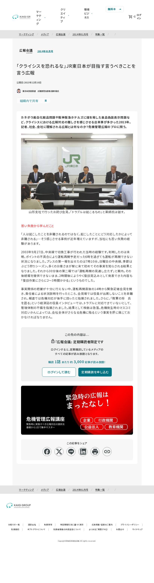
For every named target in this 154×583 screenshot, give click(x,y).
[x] (59, 451)
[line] (71, 451)
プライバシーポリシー (132, 524)
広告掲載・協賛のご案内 (104, 524)
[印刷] (95, 451)
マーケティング (26, 34)
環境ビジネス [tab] (87, 13)
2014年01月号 (80, 34)
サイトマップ (137, 529)
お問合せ (122, 529)
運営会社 (34, 524)
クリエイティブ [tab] (63, 15)
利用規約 (17, 529)
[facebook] (47, 451)
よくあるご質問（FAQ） (100, 529)
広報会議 (61, 34)
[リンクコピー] (107, 451)
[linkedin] (83, 451)
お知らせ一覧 (15, 524)
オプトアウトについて (38, 529)
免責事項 (50, 524)
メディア (45, 34)
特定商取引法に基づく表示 (73, 524)
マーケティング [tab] (39, 17)
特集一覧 (100, 34)
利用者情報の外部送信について (69, 529)
